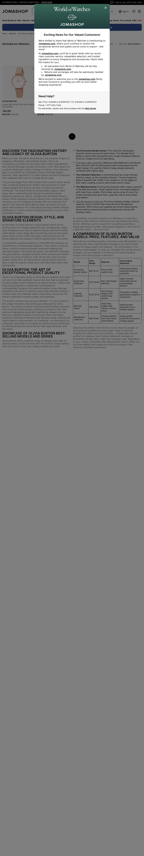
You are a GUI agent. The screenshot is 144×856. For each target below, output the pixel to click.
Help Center (90, 108)
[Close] (106, 8)
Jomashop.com (47, 43)
